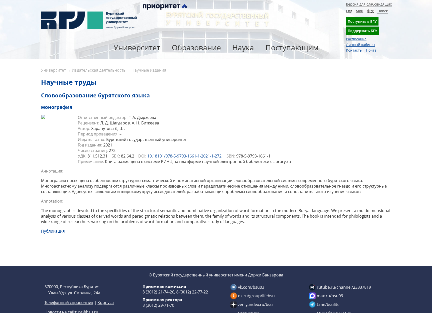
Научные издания (149, 70)
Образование (196, 47)
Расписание (356, 39)
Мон (359, 11)
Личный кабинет (360, 44)
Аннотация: (52, 171)
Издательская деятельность (99, 70)
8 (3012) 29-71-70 (158, 305)
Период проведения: (98, 134)
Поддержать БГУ (362, 30)
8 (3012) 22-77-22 (192, 292)
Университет (137, 47)
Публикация (53, 231)
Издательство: (91, 139)
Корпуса (106, 302)
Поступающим (292, 47)
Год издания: (90, 145)
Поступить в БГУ (362, 21)
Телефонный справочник (68, 302)
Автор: (84, 128)
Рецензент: (88, 123)
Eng (349, 11)
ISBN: (230, 156)
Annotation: (52, 201)
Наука (243, 47)
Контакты (354, 50)
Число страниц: (93, 150)
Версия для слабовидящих (369, 4)
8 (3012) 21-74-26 (158, 292)
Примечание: (91, 161)
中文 (370, 11)
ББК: (116, 156)
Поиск (383, 11)
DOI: (142, 156)
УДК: (82, 156)
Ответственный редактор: (103, 117)
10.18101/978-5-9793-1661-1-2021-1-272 (184, 156)
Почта (371, 50)
